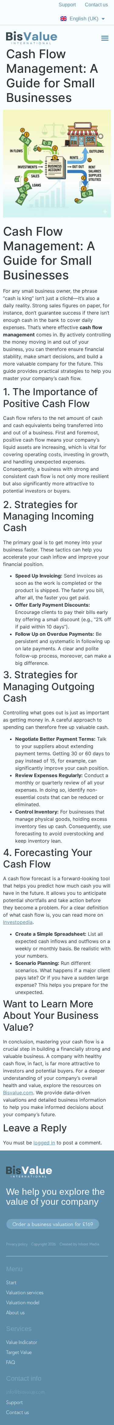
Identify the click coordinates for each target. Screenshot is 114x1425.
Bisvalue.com (18, 1093)
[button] (105, 38)
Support (67, 4)
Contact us (96, 4)
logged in (44, 1143)
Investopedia (18, 922)
